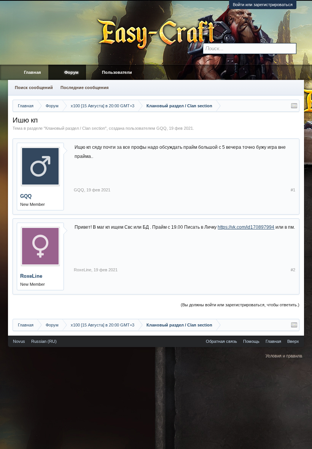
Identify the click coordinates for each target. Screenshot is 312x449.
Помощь (251, 341)
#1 (293, 190)
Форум (71, 72)
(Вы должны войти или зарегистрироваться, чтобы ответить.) (240, 305)
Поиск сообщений (34, 87)
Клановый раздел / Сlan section (75, 128)
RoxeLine (31, 276)
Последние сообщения (84, 87)
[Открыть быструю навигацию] (294, 106)
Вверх (293, 341)
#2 (293, 269)
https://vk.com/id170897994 (246, 227)
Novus (19, 341)
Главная (32, 72)
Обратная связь (221, 341)
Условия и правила (284, 355)
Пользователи (117, 72)
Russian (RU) (44, 341)
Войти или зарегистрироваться (263, 4)
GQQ (161, 128)
